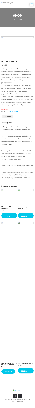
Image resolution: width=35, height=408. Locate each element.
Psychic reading (13, 111)
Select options (7, 215)
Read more (8, 371)
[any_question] (17, 47)
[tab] (7, 116)
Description (7, 116)
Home (14, 19)
